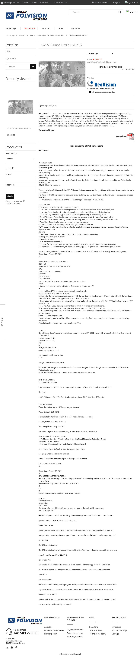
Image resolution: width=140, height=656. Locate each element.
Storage (115, 633)
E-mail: (9, 174)
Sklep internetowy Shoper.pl (70, 654)
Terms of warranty (97, 633)
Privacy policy (50, 633)
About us (48, 627)
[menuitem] (13, 28)
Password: (10, 184)
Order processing (75, 633)
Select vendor (11, 153)
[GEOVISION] (101, 83)
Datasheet (121, 136)
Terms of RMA (95, 630)
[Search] (119, 12)
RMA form (93, 627)
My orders (116, 627)
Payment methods (75, 629)
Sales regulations (75, 636)
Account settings (119, 630)
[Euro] (134, 2)
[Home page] (26, 15)
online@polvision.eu (12, 2)
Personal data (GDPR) (54, 630)
